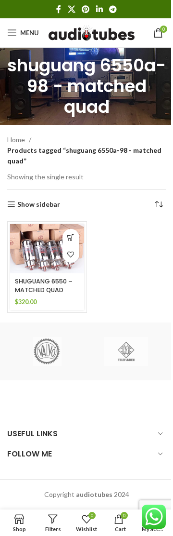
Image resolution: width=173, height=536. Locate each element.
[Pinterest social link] (86, 9)
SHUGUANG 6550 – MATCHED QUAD (44, 285)
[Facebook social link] (58, 9)
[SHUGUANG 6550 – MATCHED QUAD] (47, 248)
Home (16, 139)
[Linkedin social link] (99, 9)
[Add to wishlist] (70, 254)
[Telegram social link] (113, 9)
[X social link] (71, 9)
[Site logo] (92, 32)
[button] (70, 237)
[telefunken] (126, 351)
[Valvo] (46, 351)
